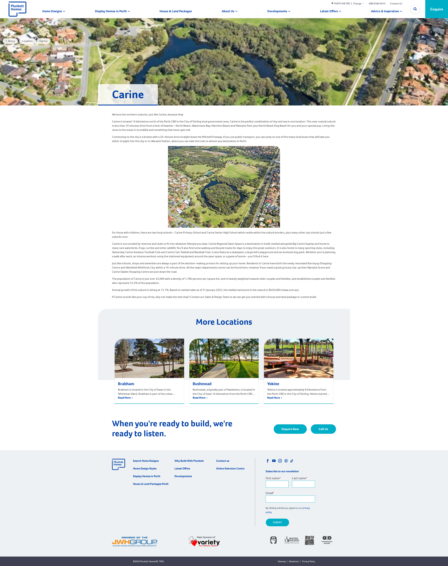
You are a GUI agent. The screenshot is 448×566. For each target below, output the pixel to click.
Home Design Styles (144, 468)
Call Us (323, 429)
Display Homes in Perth (111, 11)
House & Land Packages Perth (151, 484)
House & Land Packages (176, 11)
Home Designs (52, 11)
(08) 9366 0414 (377, 3)
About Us (228, 11)
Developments (277, 11)
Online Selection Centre (230, 468)
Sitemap (282, 561)
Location (27, 41)
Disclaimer (294, 561)
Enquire (436, 9)
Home (11, 41)
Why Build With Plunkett (189, 461)
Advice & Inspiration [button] (385, 11)
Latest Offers (329, 11)
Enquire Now (290, 429)
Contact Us (396, 3)
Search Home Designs (146, 461)
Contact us (222, 461)
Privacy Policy (308, 561)
